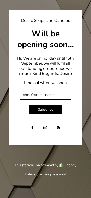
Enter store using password (45, 174)
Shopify (70, 165)
